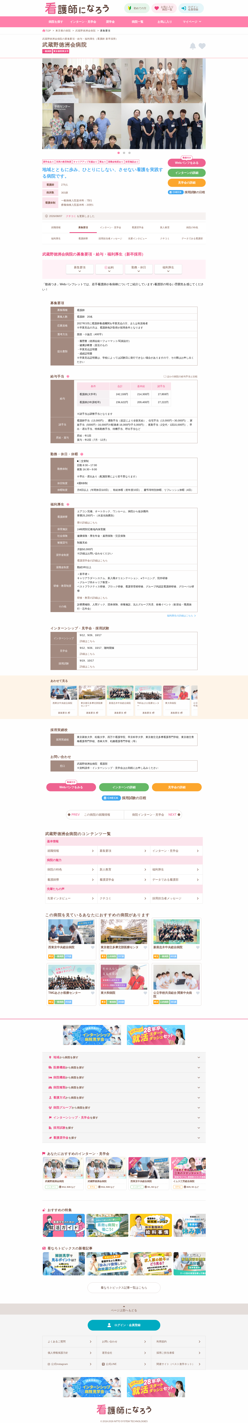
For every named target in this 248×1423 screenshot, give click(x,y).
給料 (111, 267)
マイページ (190, 21)
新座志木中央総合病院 (167, 947)
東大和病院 (108, 992)
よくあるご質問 (57, 1341)
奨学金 (110, 21)
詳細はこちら (87, 641)
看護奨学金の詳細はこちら (92, 560)
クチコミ (71, 216)
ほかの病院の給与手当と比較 (182, 376)
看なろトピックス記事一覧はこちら (124, 1287)
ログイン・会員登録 (127, 1325)
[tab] (124, 1057)
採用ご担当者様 (165, 1352)
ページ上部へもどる (124, 1310)
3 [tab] (129, 153)
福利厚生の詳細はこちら (180, 615)
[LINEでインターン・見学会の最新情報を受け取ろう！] (193, 46)
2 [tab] (124, 153)
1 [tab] (118, 153)
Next (201, 104)
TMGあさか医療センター (64, 992)
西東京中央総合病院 (61, 947)
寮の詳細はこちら (87, 522)
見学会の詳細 (187, 182)
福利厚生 (168, 267)
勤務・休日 (138, 267)
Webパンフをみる (187, 162)
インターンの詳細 (186, 172)
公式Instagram (59, 1364)
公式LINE (111, 1364)
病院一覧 (137, 21)
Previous (47, 104)
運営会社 (107, 1352)
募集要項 (80, 267)
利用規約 (161, 1341)
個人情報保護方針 (58, 1352)
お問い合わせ (109, 1341)
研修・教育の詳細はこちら (92, 597)
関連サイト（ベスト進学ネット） (175, 1364)
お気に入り (165, 21)
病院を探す (56, 21)
